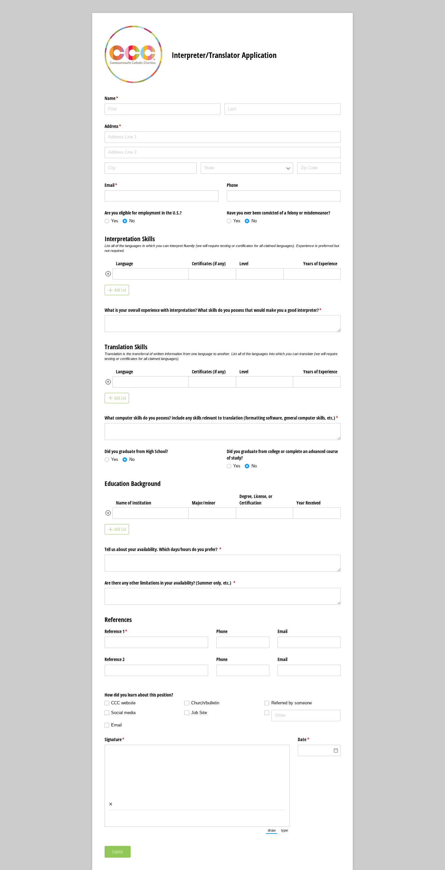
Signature (122, 739)
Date (311, 739)
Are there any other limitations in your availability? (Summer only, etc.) (178, 583)
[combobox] (247, 168)
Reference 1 (124, 631)
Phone (232, 185)
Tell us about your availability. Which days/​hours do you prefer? (171, 549)
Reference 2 (114, 659)
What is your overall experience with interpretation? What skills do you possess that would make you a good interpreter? (221, 310)
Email (119, 185)
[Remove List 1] (108, 273)
